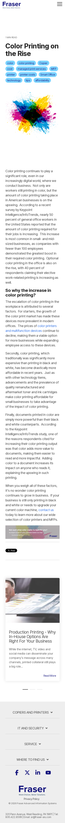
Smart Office (47, 74)
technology (14, 80)
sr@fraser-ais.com (41, 817)
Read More (50, 675)
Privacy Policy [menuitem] (31, 798)
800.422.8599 (13, 817)
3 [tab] (39, 691)
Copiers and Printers (31, 712)
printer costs (27, 74)
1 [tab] (24, 691)
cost (9, 68)
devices (36, 331)
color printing (26, 63)
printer (11, 74)
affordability (42, 80)
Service (30, 744)
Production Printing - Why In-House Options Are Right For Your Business (32, 637)
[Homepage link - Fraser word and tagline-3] (32, 793)
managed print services (32, 68)
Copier (43, 63)
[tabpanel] (32, 629)
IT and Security (31, 728)
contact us (46, 510)
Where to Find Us (31, 759)
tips (28, 80)
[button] (59, 3)
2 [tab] (31, 691)
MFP (53, 68)
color (10, 63)
